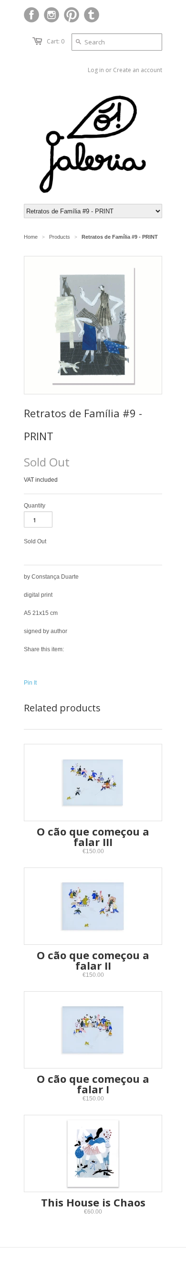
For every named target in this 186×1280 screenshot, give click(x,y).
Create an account (137, 70)
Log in (96, 70)
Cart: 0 (55, 41)
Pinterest (71, 14)
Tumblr (91, 14)
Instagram (51, 14)
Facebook (31, 14)
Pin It (30, 682)
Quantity (34, 505)
